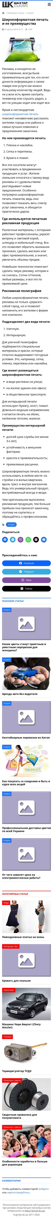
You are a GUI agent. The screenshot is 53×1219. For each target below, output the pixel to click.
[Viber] (20, 539)
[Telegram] (13, 539)
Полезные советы (12, 1080)
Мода (6, 902)
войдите (44, 1188)
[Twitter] (36, 539)
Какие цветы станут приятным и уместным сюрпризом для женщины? (24, 647)
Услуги (11, 524)
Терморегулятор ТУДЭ (16, 1071)
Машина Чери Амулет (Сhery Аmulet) (21, 1026)
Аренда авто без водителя (19, 693)
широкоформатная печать (20, 114)
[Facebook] (5, 539)
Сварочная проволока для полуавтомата (19, 1116)
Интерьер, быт (11, 946)
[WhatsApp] (28, 539)
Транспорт (9, 990)
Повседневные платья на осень (23, 937)
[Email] (44, 539)
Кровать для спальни (16, 980)
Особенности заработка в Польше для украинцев (24, 1163)
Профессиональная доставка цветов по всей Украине (26, 829)
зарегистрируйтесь (18, 1192)
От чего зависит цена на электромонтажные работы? (21, 876)
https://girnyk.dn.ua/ (35, 1210)
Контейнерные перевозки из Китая (26, 737)
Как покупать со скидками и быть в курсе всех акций (26, 783)
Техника (7, 1036)
